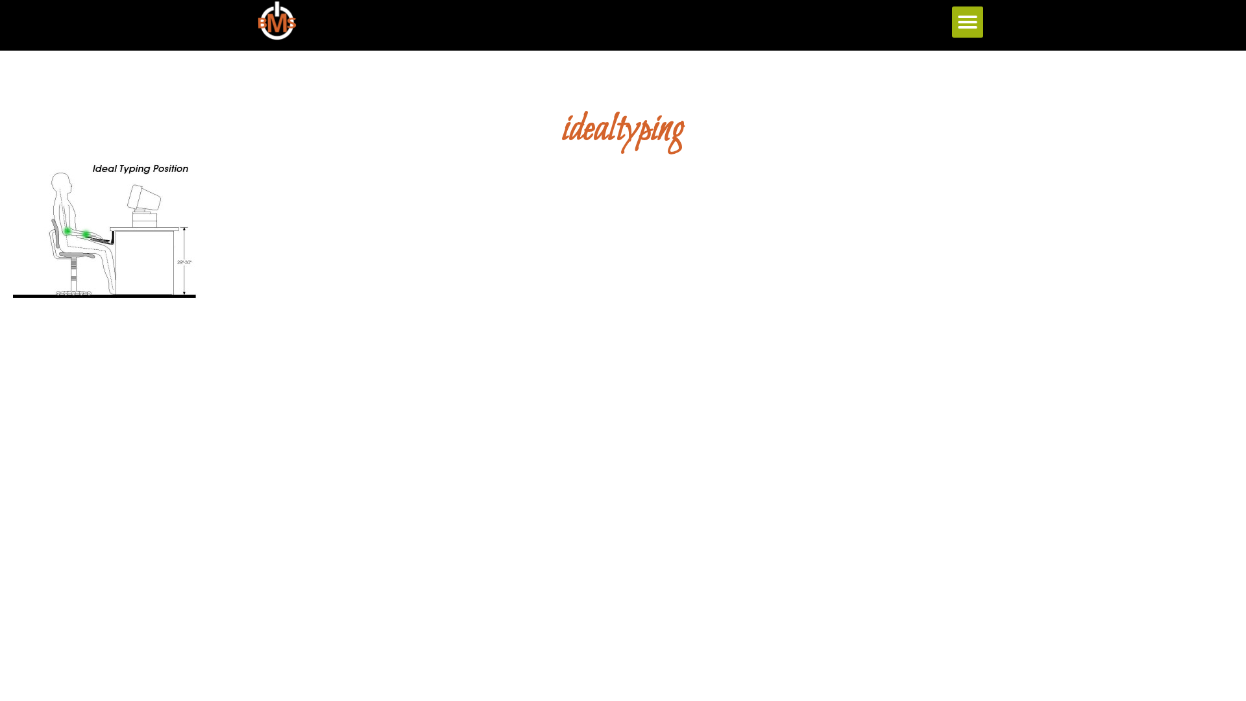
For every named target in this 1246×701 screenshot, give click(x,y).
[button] (967, 22)
